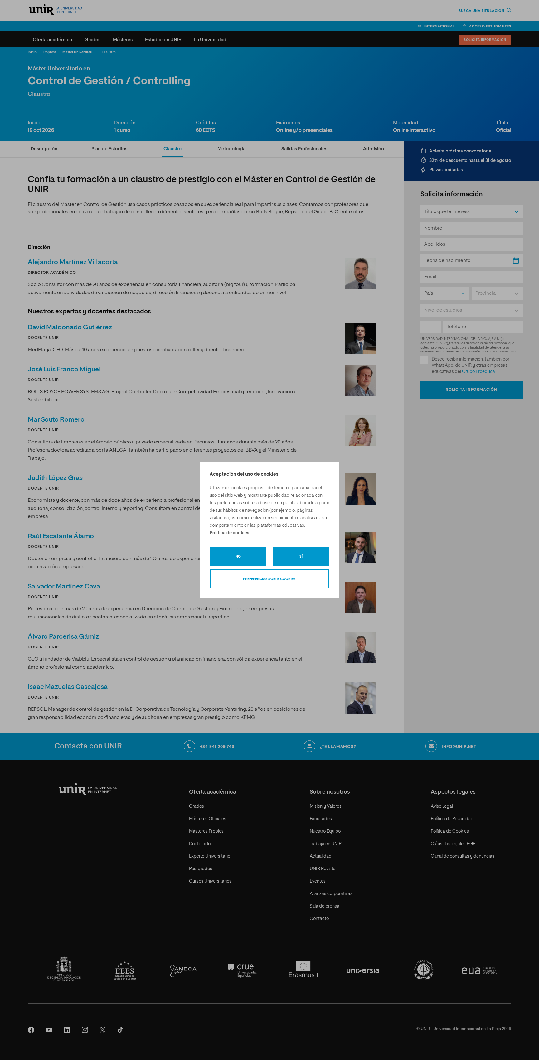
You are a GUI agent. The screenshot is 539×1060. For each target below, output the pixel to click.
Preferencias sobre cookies (269, 579)
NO (238, 556)
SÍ (301, 556)
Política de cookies (229, 533)
